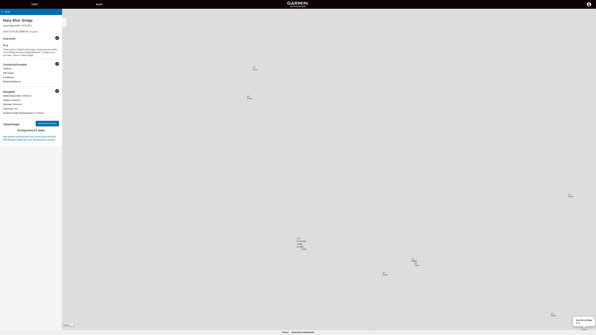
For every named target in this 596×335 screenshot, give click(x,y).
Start (34, 4)
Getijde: (6, 100)
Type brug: (8, 108)
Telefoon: (7, 68)
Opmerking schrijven (47, 123)
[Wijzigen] (57, 38)
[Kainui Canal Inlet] (417, 263)
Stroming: (7, 104)
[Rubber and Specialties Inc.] (570, 195)
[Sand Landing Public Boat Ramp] (255, 68)
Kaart (99, 4)
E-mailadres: (9, 77)
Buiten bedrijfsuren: (12, 81)
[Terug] (2, 12)
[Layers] (590, 14)
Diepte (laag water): (12, 96)
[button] (592, 321)
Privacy (285, 332)
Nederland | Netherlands (303, 332)
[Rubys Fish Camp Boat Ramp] (249, 96)
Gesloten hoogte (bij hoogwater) (18, 113)
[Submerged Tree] (385, 273)
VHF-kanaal (8, 73)
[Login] (589, 6)
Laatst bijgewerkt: (11, 25)
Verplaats (33, 32)
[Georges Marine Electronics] (553, 314)
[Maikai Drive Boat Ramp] (414, 259)
